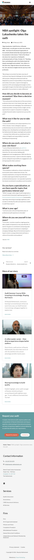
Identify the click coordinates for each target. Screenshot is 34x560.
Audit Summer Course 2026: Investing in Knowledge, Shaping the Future (17, 295)
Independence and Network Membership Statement (14, 536)
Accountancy (6, 499)
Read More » (8, 314)
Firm (4, 519)
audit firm (23, 148)
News (8, 42)
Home (4, 444)
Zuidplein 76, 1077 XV (9, 474)
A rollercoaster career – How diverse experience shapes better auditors (17, 341)
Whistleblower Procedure (10, 530)
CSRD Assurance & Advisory (11, 502)
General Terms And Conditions (11, 533)
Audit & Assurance (8, 496)
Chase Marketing (20, 557)
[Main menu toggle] (30, 2)
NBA (8, 239)
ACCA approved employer (10, 521)
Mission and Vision (8, 524)
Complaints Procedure (9, 527)
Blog (5, 42)
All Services (6, 505)
